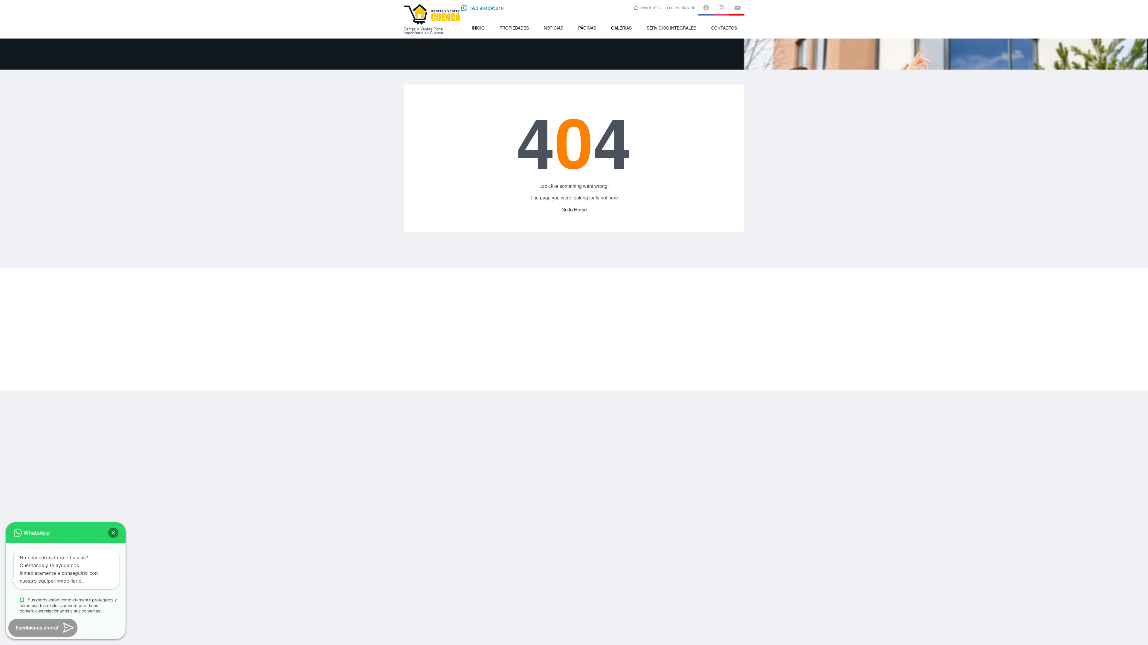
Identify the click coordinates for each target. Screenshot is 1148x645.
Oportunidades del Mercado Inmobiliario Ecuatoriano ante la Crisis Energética (584, 341)
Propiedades (514, 28)
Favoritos (650, 7)
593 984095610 (487, 7)
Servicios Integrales (671, 28)
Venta (627, 304)
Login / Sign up (681, 7)
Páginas (587, 28)
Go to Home (574, 209)
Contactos (724, 28)
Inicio (478, 28)
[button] (113, 533)
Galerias (621, 28)
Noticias (553, 28)
